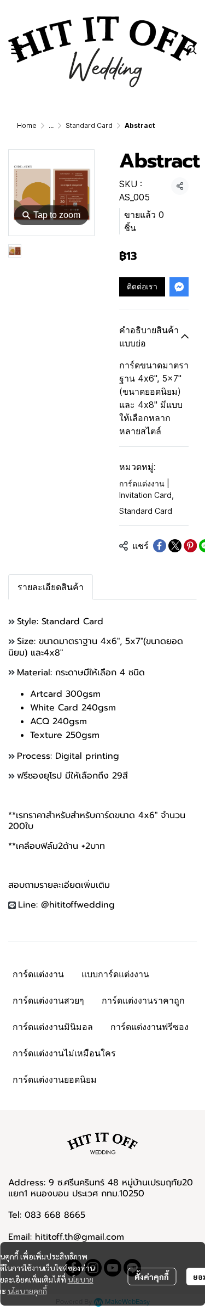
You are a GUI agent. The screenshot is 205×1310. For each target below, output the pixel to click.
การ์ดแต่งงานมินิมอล (53, 1026)
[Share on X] (174, 545)
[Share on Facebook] (159, 545)
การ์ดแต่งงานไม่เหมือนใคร (64, 1053)
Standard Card (89, 125)
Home (27, 125)
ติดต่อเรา (142, 286)
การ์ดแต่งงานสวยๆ (48, 1000)
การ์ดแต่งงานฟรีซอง (149, 1026)
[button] (192, 49)
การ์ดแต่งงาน (38, 973)
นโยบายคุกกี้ (27, 1291)
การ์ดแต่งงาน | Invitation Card (146, 489)
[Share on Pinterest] (190, 545)
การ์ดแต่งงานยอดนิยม (55, 1079)
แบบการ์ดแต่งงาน (115, 973)
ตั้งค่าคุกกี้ (151, 1276)
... (51, 125)
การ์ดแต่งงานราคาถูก (143, 1000)
